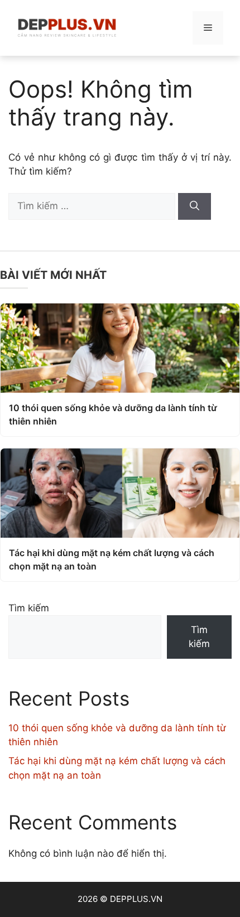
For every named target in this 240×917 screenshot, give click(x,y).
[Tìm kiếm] (194, 206)
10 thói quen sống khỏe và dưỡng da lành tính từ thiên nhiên (113, 414)
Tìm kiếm (28, 608)
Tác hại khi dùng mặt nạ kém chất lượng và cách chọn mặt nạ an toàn (111, 559)
